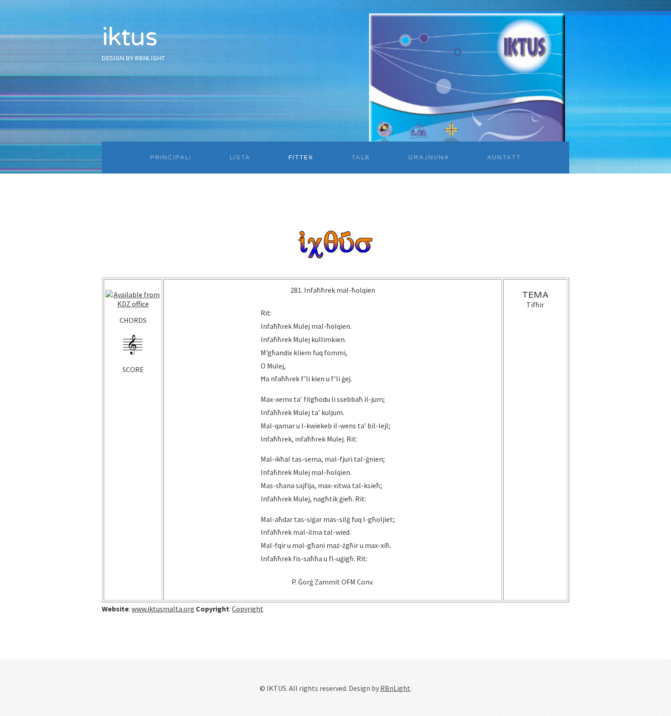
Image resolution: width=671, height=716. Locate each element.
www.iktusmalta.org (162, 608)
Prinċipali (171, 157)
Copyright (247, 608)
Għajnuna (429, 157)
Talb (360, 157)
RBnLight (150, 58)
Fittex (301, 157)
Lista (240, 157)
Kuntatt (504, 157)
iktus (129, 37)
